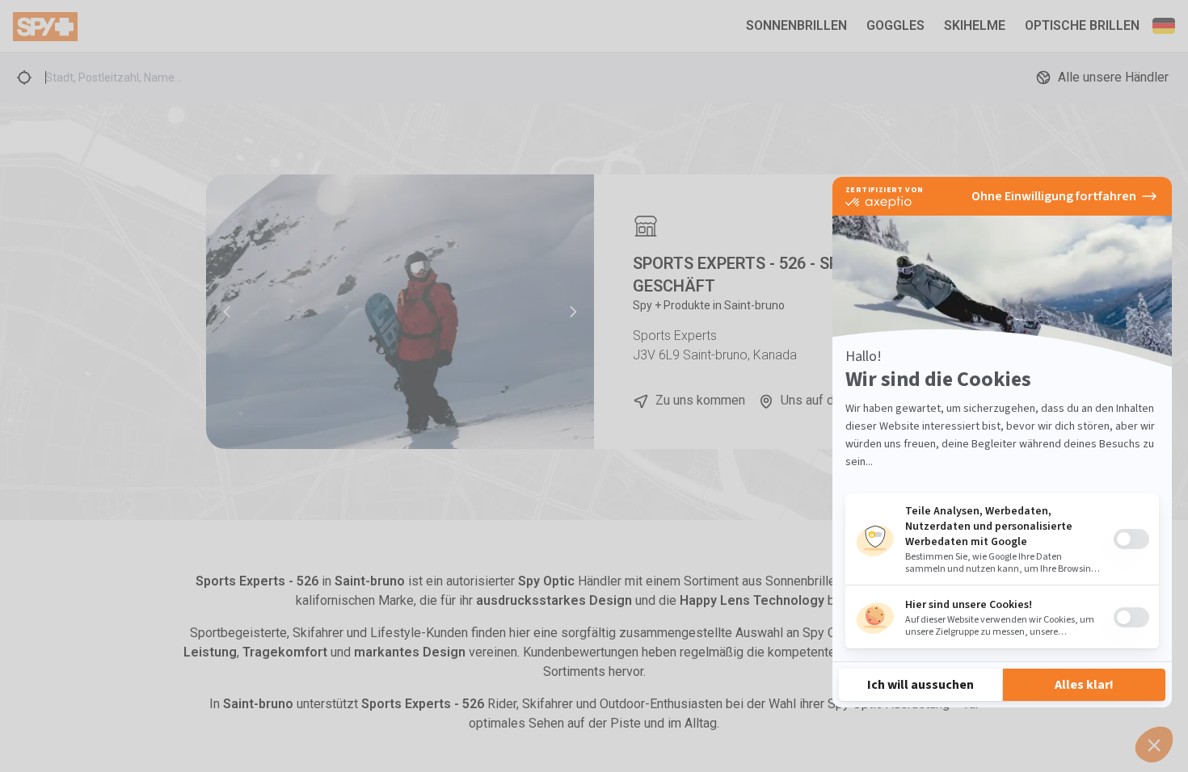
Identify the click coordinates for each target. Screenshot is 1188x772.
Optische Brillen (1082, 25)
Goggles (895, 25)
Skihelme (974, 25)
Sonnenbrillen (796, 25)
